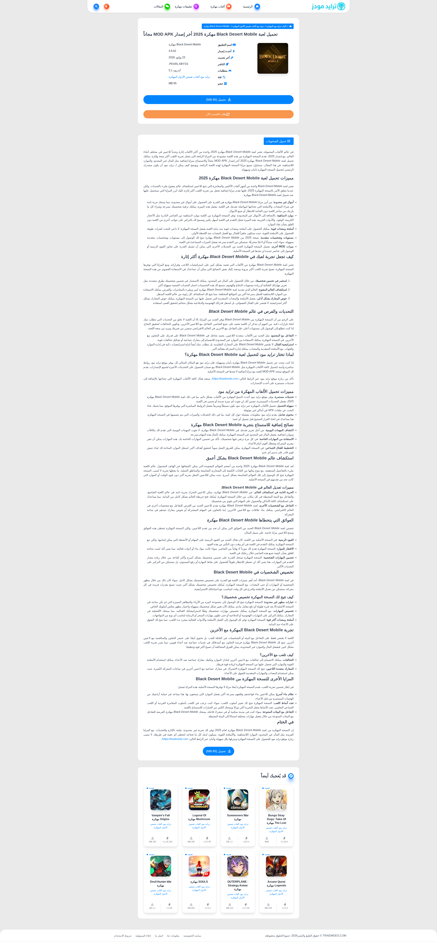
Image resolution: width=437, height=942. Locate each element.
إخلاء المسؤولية (143, 935)
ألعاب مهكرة (217, 6)
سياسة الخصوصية (192, 935)
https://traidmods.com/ (225, 378)
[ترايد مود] (328, 6)
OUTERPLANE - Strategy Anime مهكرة (237, 885)
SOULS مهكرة (199, 881)
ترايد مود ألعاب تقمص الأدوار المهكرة (248, 26)
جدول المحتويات (276, 141)
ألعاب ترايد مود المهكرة (276, 26)
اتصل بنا (159, 935)
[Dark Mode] (105, 6)
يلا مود (107, 935)
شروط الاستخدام (122, 935)
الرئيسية (248, 6)
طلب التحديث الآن (216, 114)
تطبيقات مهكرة (183, 6)
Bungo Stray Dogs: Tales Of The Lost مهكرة (276, 819)
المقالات (158, 6)
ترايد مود (95, 935)
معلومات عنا (173, 935)
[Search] (95, 6)
